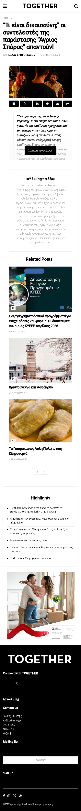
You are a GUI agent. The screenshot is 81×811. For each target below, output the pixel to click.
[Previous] (37, 472)
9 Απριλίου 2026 (18, 331)
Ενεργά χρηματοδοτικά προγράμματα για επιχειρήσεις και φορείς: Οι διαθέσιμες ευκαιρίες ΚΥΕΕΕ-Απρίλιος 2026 (40, 321)
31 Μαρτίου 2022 (50, 54)
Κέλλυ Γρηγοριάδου (40, 178)
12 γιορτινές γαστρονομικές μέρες (29, 540)
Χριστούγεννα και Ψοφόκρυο (31, 387)
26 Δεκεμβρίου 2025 (19, 393)
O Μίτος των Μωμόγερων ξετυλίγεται (31, 558)
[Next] (44, 472)
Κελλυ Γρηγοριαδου (21, 54)
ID (11, 17)
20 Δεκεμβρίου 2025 (19, 459)
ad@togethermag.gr (12, 720)
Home (5, 17)
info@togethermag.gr (12, 716)
